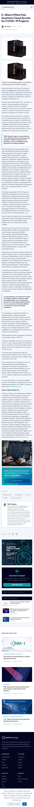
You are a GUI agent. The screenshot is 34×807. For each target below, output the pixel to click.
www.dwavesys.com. (15, 386)
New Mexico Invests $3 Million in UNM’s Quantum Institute (17, 657)
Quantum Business (6, 29)
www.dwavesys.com (22, 437)
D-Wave (5, 498)
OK (24, 804)
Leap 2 (26, 213)
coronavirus (19, 495)
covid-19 (28, 495)
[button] (9, 534)
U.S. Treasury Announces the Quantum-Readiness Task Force (20, 618)
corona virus (7, 495)
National (7, 716)
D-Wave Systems (16, 498)
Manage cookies (14, 804)
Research (14, 29)
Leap (7, 110)
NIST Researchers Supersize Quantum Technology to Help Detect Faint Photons (19, 610)
